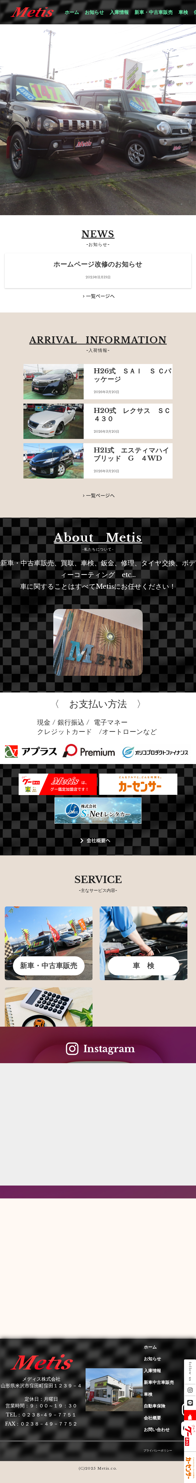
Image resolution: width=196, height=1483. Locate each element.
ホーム (72, 12)
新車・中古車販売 (154, 12)
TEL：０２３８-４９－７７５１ (41, 1415)
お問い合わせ (157, 1429)
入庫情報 (119, 12)
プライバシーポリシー (157, 1450)
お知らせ (94, 12)
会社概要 (152, 1418)
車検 (183, 12)
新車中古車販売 (159, 1382)
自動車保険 (154, 1406)
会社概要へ (98, 840)
